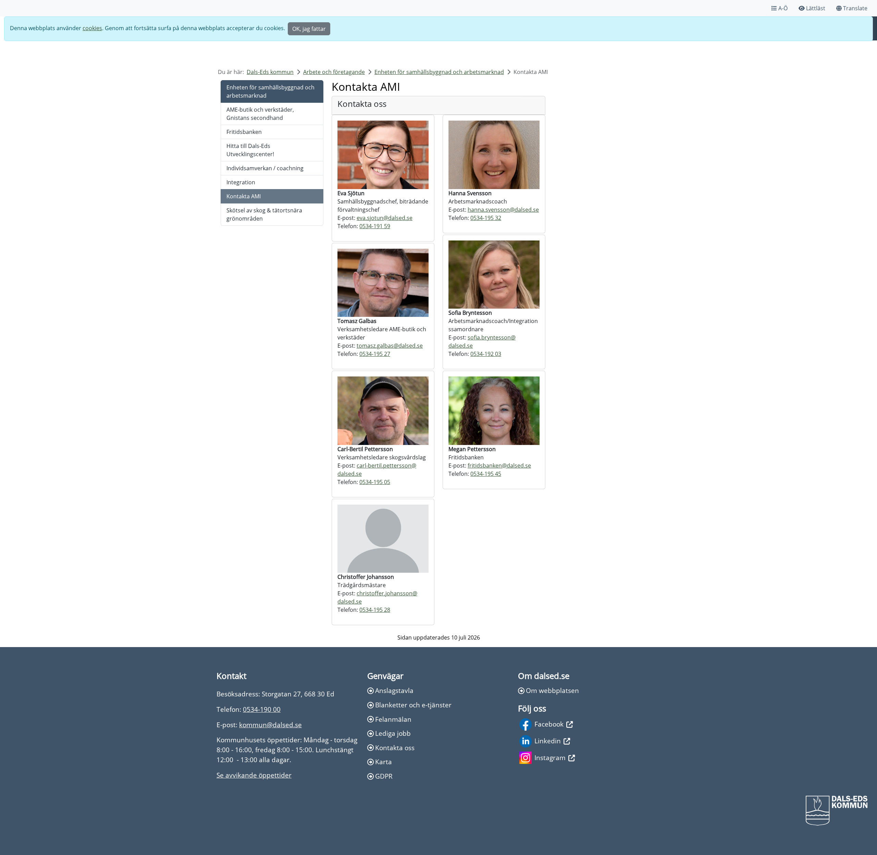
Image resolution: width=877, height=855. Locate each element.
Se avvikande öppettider (254, 775)
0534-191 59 (374, 226)
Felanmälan (393, 719)
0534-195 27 (374, 354)
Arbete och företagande (334, 72)
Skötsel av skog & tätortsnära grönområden (264, 214)
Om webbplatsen (552, 690)
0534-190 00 (262, 709)
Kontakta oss (395, 747)
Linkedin (547, 740)
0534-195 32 (485, 218)
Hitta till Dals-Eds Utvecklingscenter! (250, 150)
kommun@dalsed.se (270, 724)
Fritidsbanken (244, 132)
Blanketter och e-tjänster (413, 704)
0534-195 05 (374, 482)
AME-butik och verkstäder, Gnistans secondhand (260, 114)
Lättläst (815, 8)
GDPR (384, 776)
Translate (855, 8)
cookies (92, 28)
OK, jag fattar (309, 29)
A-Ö (783, 8)
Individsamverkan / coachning (265, 168)
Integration (240, 182)
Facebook (549, 724)
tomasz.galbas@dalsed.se (390, 345)
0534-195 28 (374, 610)
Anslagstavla (394, 690)
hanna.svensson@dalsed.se (503, 209)
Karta (383, 761)
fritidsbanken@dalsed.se (499, 465)
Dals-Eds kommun (270, 72)
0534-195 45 (485, 474)
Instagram (550, 757)
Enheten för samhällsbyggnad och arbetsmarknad (439, 72)
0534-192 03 (485, 354)
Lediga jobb (393, 733)
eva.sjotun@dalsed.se (384, 218)
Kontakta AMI (243, 196)
